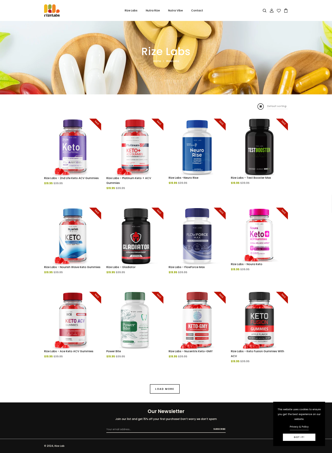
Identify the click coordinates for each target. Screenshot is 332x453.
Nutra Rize (153, 10)
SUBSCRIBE (219, 429)
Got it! (299, 437)
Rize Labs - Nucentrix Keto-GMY (191, 351)
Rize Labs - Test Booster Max (251, 178)
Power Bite (113, 351)
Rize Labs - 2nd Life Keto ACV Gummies (71, 178)
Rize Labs (131, 10)
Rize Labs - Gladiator (121, 267)
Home (157, 61)
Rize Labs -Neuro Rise (183, 178)
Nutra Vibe (175, 10)
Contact (197, 10)
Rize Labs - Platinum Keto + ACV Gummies (128, 180)
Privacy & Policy (299, 426)
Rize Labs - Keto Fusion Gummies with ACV (257, 353)
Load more (164, 389)
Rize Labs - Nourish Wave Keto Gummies (72, 267)
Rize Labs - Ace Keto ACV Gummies (68, 351)
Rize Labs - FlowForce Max (187, 267)
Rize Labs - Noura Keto (246, 264)
